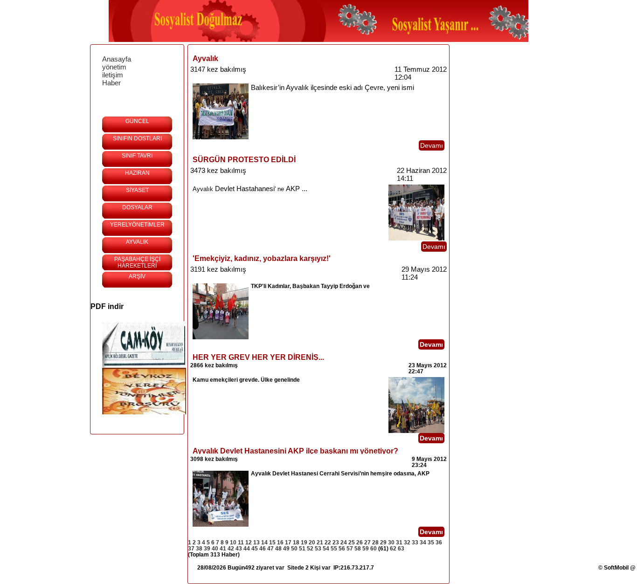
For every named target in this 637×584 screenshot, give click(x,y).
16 (280, 542)
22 (328, 542)
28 (375, 542)
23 (335, 542)
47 (270, 548)
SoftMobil (616, 567)
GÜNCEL (137, 121)
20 (312, 542)
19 (304, 542)
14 (264, 542)
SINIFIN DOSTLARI (137, 138)
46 (262, 548)
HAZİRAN (137, 173)
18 (296, 542)
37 (191, 548)
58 (357, 548)
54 (326, 548)
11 (241, 542)
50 (294, 548)
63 (401, 548)
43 (238, 548)
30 (391, 542)
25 (351, 542)
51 (302, 548)
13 (256, 542)
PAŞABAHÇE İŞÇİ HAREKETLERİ (137, 262)
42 (231, 548)
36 (439, 542)
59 (365, 548)
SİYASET (137, 190)
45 (254, 548)
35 (431, 542)
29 (383, 542)
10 (233, 542)
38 (199, 548)
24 (343, 542)
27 (367, 542)
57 (349, 548)
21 (320, 542)
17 (288, 542)
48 (278, 548)
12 (248, 542)
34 (423, 542)
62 (393, 548)
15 (272, 542)
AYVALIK (137, 242)
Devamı (431, 145)
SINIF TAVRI (137, 155)
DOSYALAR (137, 207)
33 (415, 542)
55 (334, 548)
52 (310, 548)
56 (342, 548)
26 (359, 542)
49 (286, 548)
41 (223, 548)
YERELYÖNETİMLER (137, 224)
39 (207, 548)
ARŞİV (137, 276)
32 (407, 542)
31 (399, 542)
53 (318, 548)
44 (246, 548)
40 (215, 548)
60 (373, 548)
